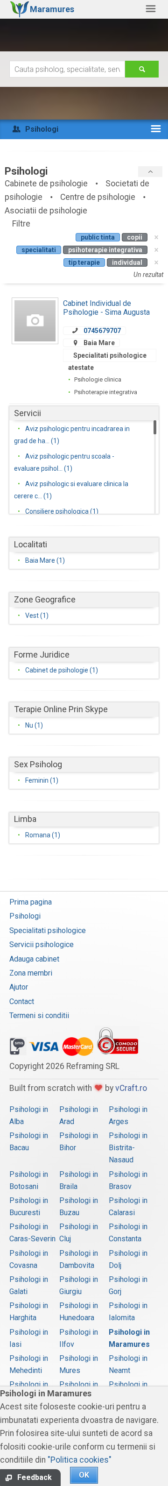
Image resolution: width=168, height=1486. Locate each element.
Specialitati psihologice (47, 930)
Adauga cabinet (34, 959)
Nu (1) (34, 725)
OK (84, 1475)
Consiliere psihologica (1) (61, 511)
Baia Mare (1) (45, 560)
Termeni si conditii (39, 1015)
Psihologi (25, 916)
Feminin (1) (41, 780)
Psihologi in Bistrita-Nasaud (128, 1147)
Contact (21, 1001)
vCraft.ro (131, 1088)
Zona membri (30, 973)
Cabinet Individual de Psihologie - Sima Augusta (106, 307)
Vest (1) (37, 615)
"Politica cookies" (80, 1460)
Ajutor (18, 987)
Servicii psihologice (41, 944)
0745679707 (102, 330)
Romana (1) (42, 835)
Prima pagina (30, 902)
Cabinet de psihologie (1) (61, 670)
